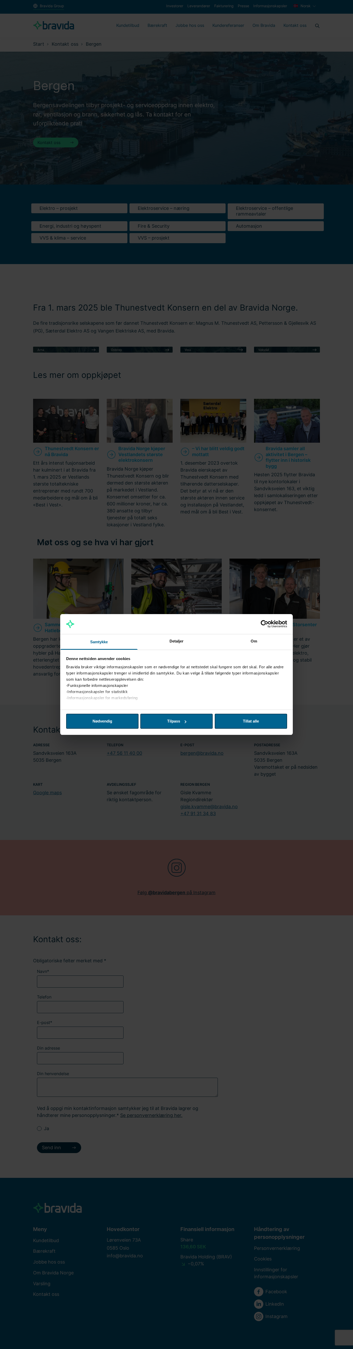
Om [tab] (254, 641)
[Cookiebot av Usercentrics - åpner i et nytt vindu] (264, 624)
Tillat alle (251, 721)
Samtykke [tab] (99, 642)
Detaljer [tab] (177, 641)
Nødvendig (102, 721)
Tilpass (173, 721)
